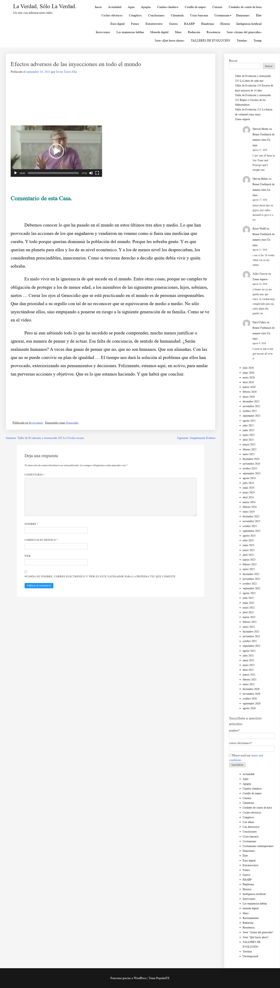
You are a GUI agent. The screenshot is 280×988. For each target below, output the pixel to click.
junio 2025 (248, 430)
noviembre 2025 (251, 406)
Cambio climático (167, 7)
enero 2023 (249, 569)
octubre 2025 (250, 411)
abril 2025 (248, 439)
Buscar (233, 60)
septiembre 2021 (251, 645)
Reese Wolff (259, 228)
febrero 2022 (250, 621)
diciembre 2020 (251, 689)
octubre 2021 (250, 641)
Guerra (173, 23)
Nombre (32, 523)
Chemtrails (177, 15)
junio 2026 (248, 372)
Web (28, 555)
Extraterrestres (154, 23)
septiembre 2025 (251, 415)
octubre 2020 (250, 698)
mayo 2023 (249, 550)
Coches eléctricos (112, 15)
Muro (178, 32)
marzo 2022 (249, 617)
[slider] (53, 173)
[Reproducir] (16, 173)
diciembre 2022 (251, 574)
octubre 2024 (250, 468)
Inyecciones (103, 32)
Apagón (146, 7)
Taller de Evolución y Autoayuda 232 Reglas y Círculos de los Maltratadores (253, 100)
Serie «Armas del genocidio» (244, 32)
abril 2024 (248, 497)
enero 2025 (249, 454)
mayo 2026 (249, 377)
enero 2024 (249, 511)
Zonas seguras (242, 119)
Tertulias (242, 40)
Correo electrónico (41, 539)
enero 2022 (249, 626)
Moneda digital (159, 32)
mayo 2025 (249, 435)
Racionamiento (251, 918)
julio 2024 (248, 483)
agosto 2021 (249, 650)
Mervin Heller (260, 178)
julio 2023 (248, 540)
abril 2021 (248, 669)
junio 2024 (248, 487)
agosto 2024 (249, 478)
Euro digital (117, 23)
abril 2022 (248, 612)
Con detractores (251, 826)
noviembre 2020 (251, 693)
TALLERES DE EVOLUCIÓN (210, 40)
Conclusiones (156, 15)
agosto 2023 (249, 535)
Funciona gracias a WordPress (128, 978)
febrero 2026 (250, 391)
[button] (56, 151)
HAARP (189, 23)
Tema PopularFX (159, 978)
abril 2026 (248, 382)
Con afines (248, 822)
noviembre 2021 (251, 636)
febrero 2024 (250, 507)
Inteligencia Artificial (249, 23)
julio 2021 (248, 655)
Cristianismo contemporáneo (258, 846)
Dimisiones (243, 15)
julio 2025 (248, 425)
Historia (225, 23)
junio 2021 (248, 660)
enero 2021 (249, 684)
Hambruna (207, 23)
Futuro (135, 23)
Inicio (98, 7)
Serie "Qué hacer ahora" (256, 937)
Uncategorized (250, 956)
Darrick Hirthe (260, 129)
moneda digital (251, 908)
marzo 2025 (249, 444)
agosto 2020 (249, 708)
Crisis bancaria (199, 15)
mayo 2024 (249, 492)
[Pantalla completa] (97, 173)
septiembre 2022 (251, 588)
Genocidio (72, 422)
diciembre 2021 (251, 631)
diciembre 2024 (251, 459)
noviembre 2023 (251, 521)
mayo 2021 (249, 665)
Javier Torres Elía (66, 71)
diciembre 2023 (251, 516)
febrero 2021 (250, 679)
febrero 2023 (250, 564)
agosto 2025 (249, 420)
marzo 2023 (249, 559)
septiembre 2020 (251, 703)
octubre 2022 (250, 583)
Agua (131, 7)
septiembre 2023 (251, 530)
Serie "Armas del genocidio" (258, 932)
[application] (56, 151)
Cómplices (135, 15)
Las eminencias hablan (130, 32)
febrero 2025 (250, 449)
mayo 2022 (249, 607)
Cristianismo (222, 15)
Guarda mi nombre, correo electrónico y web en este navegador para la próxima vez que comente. (100, 576)
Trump (258, 40)
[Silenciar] (91, 173)
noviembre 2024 (251, 463)
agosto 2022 (249, 593)
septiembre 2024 (251, 473)
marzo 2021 (249, 674)
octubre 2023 (250, 526)
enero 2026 (249, 396)
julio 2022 (248, 597)
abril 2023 (248, 554)
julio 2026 (248, 367)
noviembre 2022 (251, 578)
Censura (217, 7)
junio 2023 (248, 545)
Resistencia (213, 32)
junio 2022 (248, 602)
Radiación (194, 32)
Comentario (35, 474)
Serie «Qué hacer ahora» (169, 40)
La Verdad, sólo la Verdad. (45, 6)
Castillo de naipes (195, 7)
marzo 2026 (249, 387)
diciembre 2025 (251, 401)
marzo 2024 (249, 502)
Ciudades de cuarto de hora (245, 7)
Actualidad (114, 7)
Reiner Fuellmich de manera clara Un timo (263, 140)
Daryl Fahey (259, 322)
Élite (259, 15)
